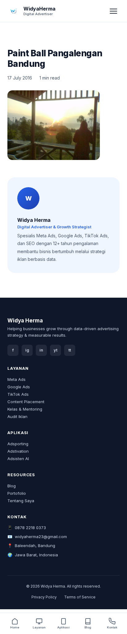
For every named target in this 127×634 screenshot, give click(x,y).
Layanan (39, 627)
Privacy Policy (44, 597)
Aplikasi (63, 627)
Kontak (112, 627)
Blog (11, 485)
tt (69, 350)
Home (14, 627)
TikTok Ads (18, 394)
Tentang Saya (20, 500)
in (41, 350)
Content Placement (25, 401)
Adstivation (18, 451)
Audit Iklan (17, 416)
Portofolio (16, 493)
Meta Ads (16, 379)
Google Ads (18, 386)
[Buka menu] (113, 11)
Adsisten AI (18, 458)
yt (55, 350)
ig (27, 350)
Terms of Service (80, 597)
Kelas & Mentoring (24, 409)
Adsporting (17, 443)
